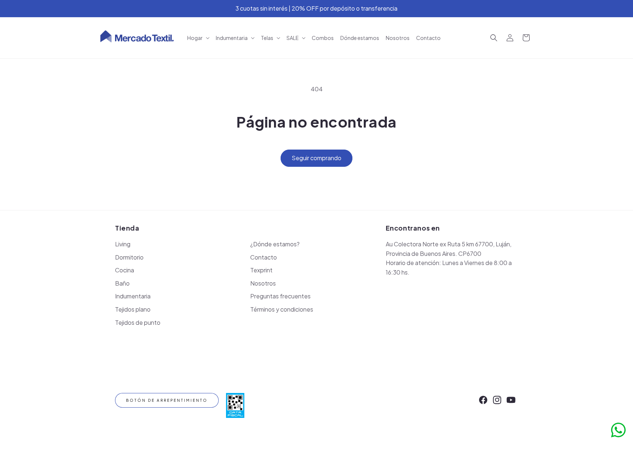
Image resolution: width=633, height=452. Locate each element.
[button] (198, 37)
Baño (122, 283)
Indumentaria (133, 296)
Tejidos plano (133, 309)
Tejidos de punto (137, 322)
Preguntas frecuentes (280, 296)
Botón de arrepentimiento (167, 400)
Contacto (263, 257)
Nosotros (263, 283)
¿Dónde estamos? (275, 244)
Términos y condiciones (281, 309)
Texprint (261, 270)
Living (122, 244)
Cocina (124, 270)
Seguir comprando (316, 158)
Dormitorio (129, 257)
